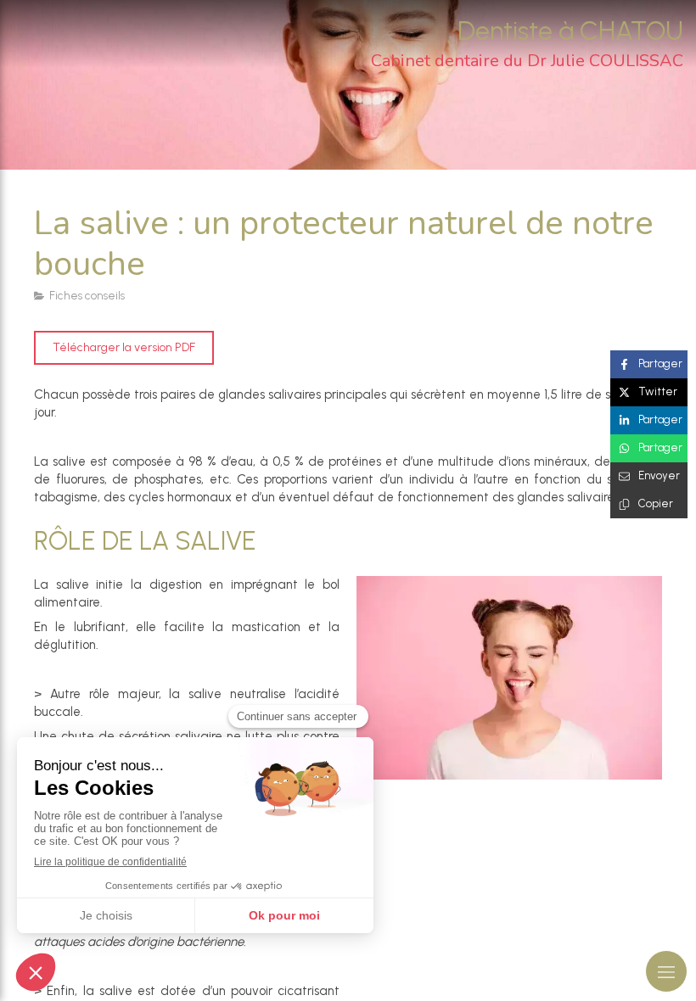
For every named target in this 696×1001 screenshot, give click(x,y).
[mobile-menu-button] (666, 971)
